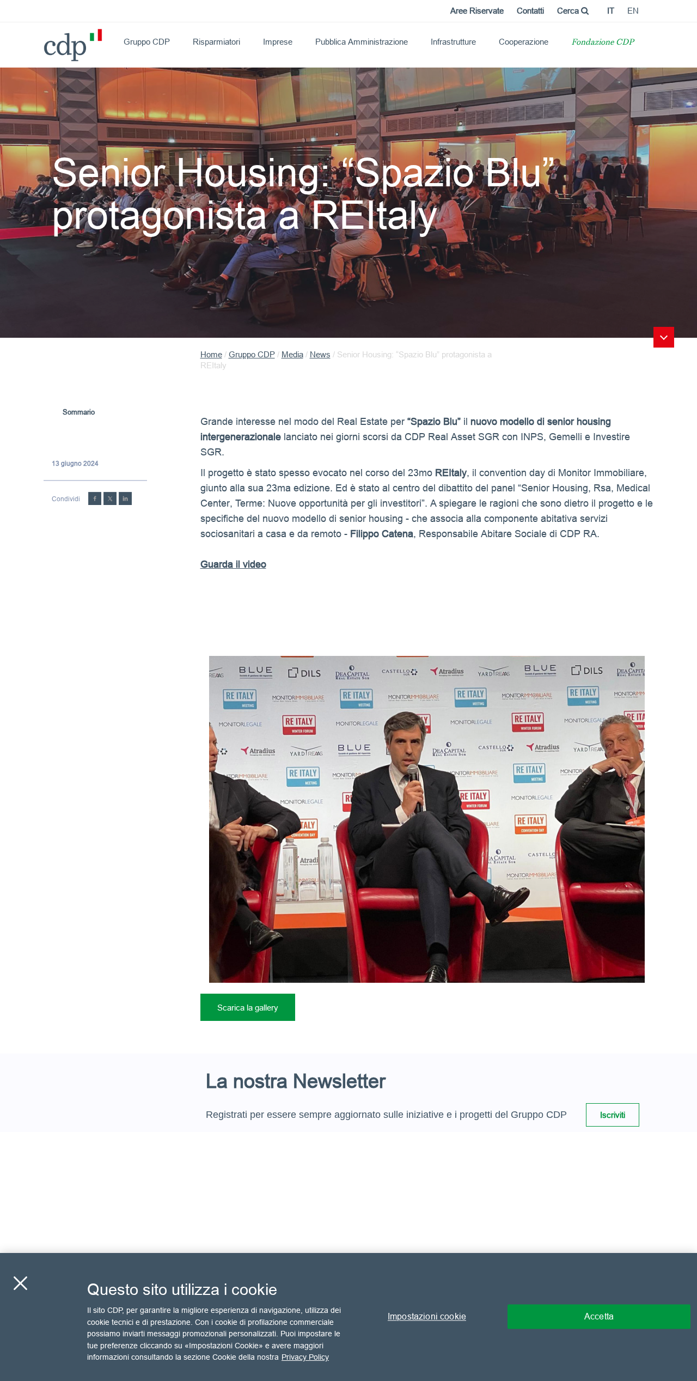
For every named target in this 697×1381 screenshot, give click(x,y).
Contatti (530, 10)
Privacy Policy (305, 1357)
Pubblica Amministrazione (361, 41)
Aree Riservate (477, 10)
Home (211, 354)
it (610, 10)
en (633, 10)
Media (292, 354)
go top (663, 337)
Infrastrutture (453, 41)
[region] (348, 1317)
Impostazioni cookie (427, 1317)
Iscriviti (612, 1115)
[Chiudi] (20, 1283)
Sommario (79, 411)
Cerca (569, 10)
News (320, 354)
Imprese (277, 41)
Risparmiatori (216, 41)
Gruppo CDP (147, 41)
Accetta (599, 1317)
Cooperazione (523, 41)
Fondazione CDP (602, 43)
